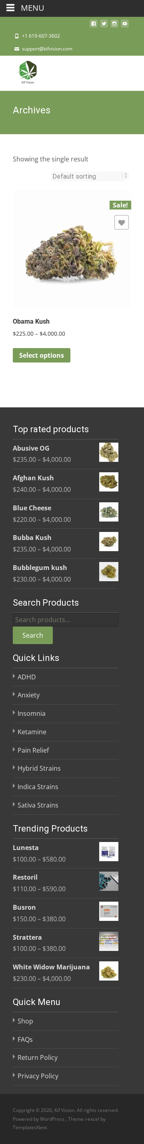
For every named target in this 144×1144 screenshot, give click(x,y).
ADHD (27, 677)
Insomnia (32, 713)
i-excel (92, 1119)
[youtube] (125, 26)
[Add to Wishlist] (121, 222)
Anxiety (29, 695)
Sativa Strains (38, 805)
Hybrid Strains (39, 768)
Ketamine (32, 731)
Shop (25, 1021)
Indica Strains (38, 786)
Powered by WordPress (39, 1119)
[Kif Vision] (21, 72)
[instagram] (114, 26)
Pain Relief (33, 750)
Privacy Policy (38, 1075)
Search (32, 635)
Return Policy (38, 1057)
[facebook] (94, 26)
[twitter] (104, 26)
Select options (41, 355)
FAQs (25, 1039)
